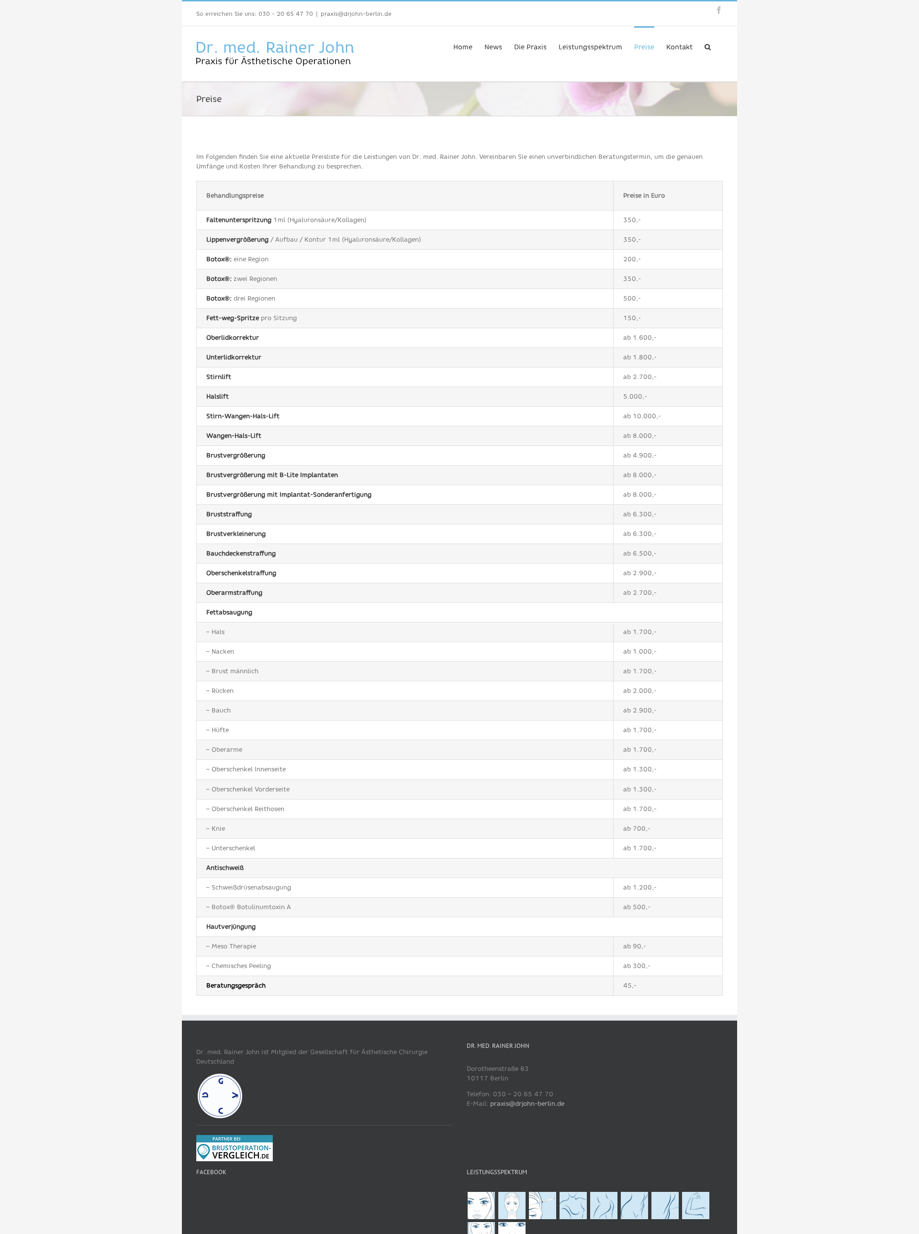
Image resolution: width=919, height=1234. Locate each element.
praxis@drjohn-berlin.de (356, 13)
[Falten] (542, 1205)
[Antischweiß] (695, 1205)
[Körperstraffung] (603, 1205)
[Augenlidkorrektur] (481, 1205)
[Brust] (573, 1205)
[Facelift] (511, 1205)
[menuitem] (462, 46)
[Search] (708, 46)
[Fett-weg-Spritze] (664, 1205)
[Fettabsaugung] (634, 1205)
